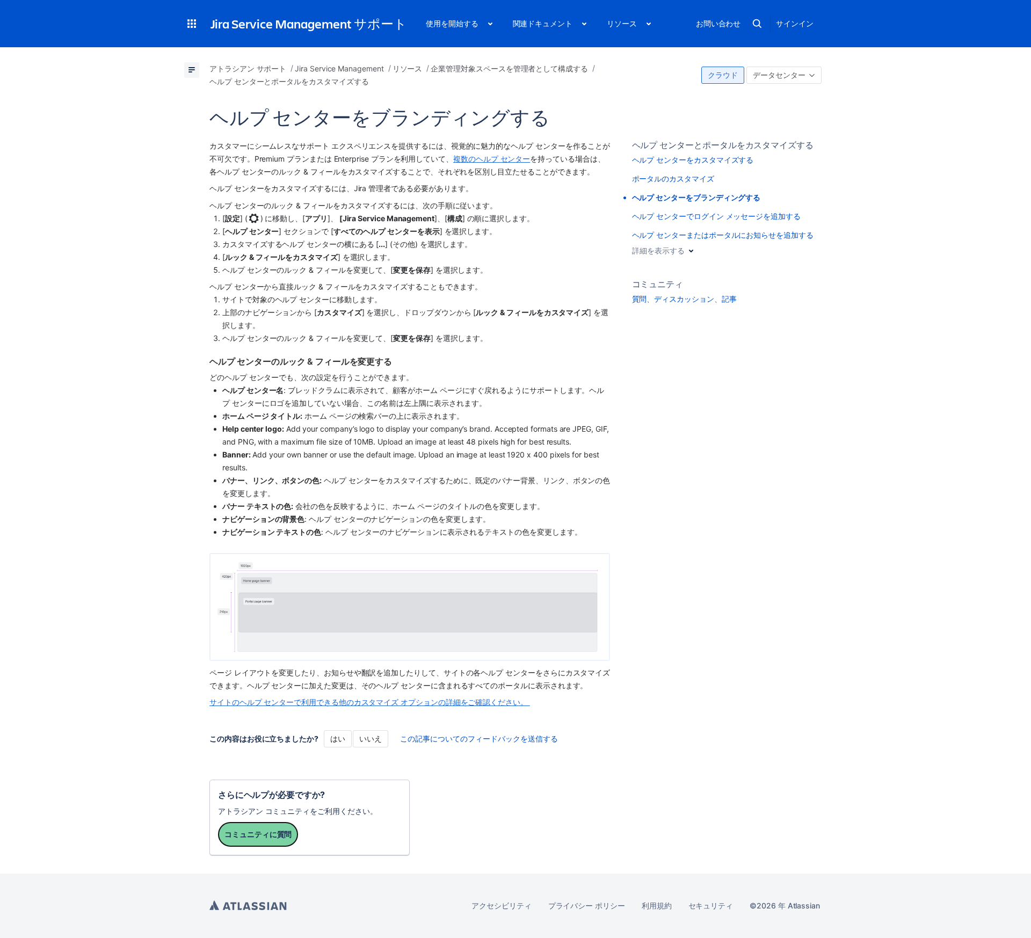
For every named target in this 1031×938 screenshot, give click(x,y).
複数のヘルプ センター (491, 158)
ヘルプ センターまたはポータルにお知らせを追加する (723, 234)
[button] (192, 24)
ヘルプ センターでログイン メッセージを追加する (716, 216)
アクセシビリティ (501, 905)
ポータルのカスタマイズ (673, 178)
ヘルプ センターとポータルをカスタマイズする (723, 145)
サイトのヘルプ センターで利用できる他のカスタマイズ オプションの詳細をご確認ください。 (369, 702)
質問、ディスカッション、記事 (684, 298)
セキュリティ (711, 905)
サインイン (795, 23)
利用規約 (657, 905)
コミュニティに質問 (258, 834)
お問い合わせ (718, 23)
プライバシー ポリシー (586, 905)
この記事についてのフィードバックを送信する (479, 738)
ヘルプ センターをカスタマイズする (693, 159)
